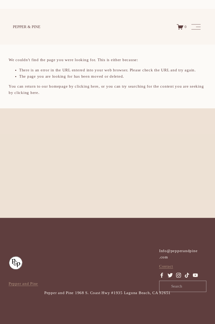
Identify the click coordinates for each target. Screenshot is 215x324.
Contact (166, 266)
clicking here (87, 86)
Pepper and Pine (23, 283)
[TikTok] (187, 275)
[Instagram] (178, 275)
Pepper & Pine (26, 27)
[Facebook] (161, 275)
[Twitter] (170, 275)
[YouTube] (195, 275)
